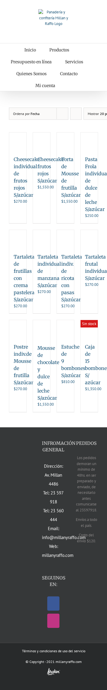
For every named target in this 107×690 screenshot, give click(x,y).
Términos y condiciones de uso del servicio (53, 651)
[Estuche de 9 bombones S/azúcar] (65, 328)
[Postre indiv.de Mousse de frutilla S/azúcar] (17, 328)
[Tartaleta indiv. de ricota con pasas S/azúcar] (65, 238)
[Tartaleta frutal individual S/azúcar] (89, 238)
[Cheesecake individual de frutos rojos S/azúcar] (17, 141)
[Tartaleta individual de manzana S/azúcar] (41, 238)
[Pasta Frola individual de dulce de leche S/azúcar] (89, 141)
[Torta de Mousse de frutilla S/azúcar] (65, 141)
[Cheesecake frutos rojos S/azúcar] (41, 141)
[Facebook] (53, 603)
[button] (70, 85)
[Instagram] (53, 621)
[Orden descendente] (76, 114)
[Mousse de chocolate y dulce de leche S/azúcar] (41, 329)
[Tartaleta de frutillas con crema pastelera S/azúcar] (17, 238)
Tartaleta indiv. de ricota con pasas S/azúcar (71, 278)
